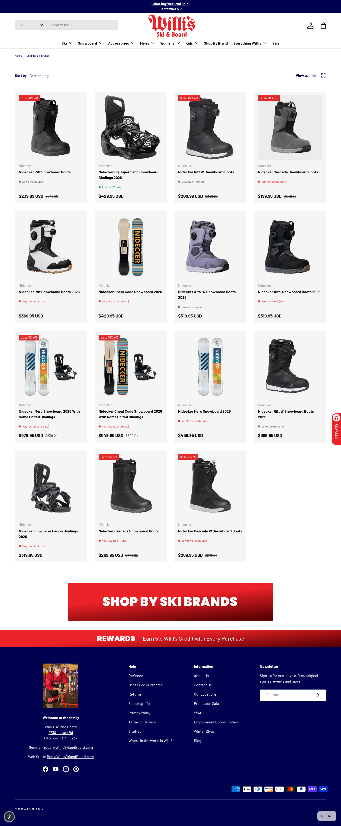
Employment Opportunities (216, 722)
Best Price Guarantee (146, 685)
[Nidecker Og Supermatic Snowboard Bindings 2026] (131, 127)
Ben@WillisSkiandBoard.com (70, 756)
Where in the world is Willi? (150, 740)
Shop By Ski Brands (38, 55)
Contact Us (203, 685)
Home (18, 55)
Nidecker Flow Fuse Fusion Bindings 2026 (48, 534)
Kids (189, 43)
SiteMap (135, 731)
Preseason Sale (206, 703)
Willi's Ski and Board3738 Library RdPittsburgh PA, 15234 (60, 732)
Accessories (118, 43)
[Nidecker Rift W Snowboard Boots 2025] (290, 367)
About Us (201, 675)
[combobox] (66, 25)
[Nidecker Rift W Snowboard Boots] (210, 127)
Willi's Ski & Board (34, 809)
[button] (9, 816)
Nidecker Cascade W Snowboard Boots (210, 531)
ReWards (136, 675)
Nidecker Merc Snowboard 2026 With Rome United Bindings (49, 414)
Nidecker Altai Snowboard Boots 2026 (289, 291)
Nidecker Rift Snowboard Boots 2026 (49, 291)
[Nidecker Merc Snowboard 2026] (210, 367)
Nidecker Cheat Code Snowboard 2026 (130, 291)
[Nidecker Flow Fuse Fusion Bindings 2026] (51, 486)
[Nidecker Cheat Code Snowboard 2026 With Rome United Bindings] (131, 367)
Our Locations (205, 694)
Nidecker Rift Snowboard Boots (45, 172)
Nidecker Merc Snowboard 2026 (204, 411)
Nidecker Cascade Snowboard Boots (288, 172)
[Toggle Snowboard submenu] (100, 43)
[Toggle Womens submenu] (178, 43)
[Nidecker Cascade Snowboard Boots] (290, 127)
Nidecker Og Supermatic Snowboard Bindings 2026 (128, 175)
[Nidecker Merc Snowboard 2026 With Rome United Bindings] (51, 367)
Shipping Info (139, 703)
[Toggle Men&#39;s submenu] (153, 43)
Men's (144, 43)
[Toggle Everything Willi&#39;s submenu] (265, 43)
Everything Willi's (247, 43)
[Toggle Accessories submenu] (132, 43)
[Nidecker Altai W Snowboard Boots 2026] (210, 247)
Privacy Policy (139, 712)
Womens (167, 43)
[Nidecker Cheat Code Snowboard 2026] (131, 247)
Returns (135, 694)
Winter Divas (204, 731)
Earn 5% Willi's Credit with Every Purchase (193, 638)
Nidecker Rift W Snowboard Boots (206, 172)
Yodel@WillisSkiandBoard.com (68, 747)
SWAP (198, 712)
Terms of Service (142, 722)
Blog (197, 740)
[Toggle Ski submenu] (70, 43)
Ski (64, 43)
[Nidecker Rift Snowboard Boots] (51, 127)
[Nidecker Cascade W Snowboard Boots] (210, 486)
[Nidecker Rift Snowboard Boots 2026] (51, 247)
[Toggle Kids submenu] (196, 43)
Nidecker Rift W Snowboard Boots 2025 (286, 414)
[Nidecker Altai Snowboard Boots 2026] (290, 247)
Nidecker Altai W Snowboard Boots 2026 (207, 294)
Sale (276, 43)
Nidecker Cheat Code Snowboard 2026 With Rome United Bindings (130, 414)
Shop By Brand (216, 43)
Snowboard (87, 43)
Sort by (21, 75)
